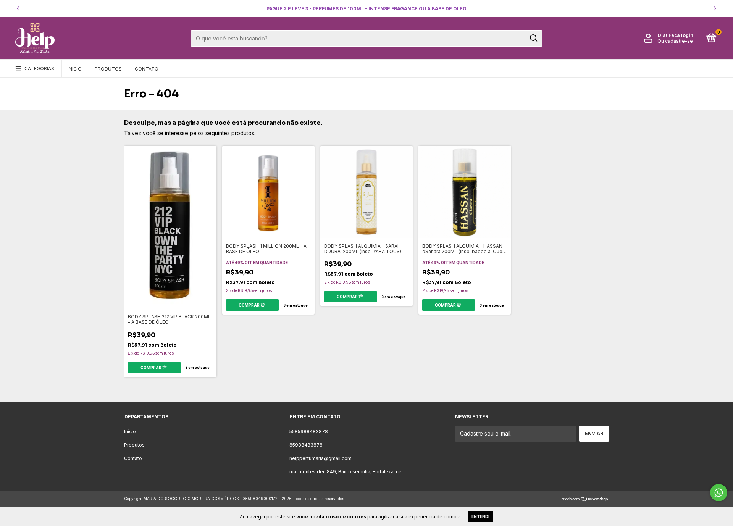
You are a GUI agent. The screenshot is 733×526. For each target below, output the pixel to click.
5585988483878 (308, 431)
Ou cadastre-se (675, 41)
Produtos (108, 69)
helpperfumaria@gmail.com (320, 458)
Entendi (480, 516)
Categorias (39, 68)
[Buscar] (533, 38)
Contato (146, 69)
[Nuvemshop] (585, 499)
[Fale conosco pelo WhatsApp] (718, 492)
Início (75, 69)
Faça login (680, 35)
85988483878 (306, 445)
